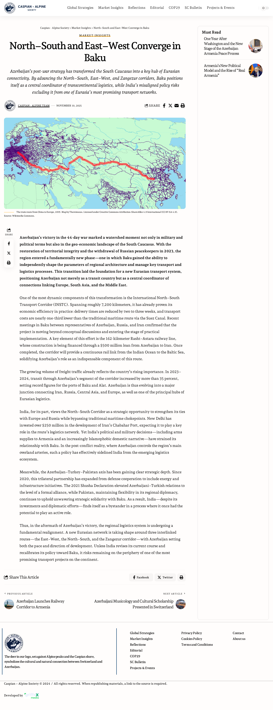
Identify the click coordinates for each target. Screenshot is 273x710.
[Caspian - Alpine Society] (25, 8)
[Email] (176, 105)
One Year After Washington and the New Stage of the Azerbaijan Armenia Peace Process (223, 46)
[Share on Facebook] (164, 105)
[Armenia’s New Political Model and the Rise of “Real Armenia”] (256, 71)
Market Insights (95, 35)
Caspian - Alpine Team (34, 105)
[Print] (183, 105)
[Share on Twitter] (170, 105)
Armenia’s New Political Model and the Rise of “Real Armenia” (224, 70)
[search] (255, 8)
